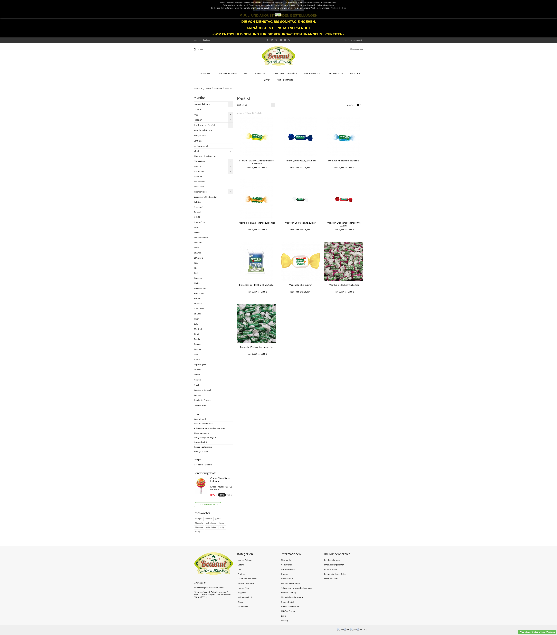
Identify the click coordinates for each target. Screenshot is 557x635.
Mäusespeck (199, 181)
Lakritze (197, 166)
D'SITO (197, 227)
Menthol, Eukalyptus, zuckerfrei (300, 160)
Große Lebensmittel (203, 464)
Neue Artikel (287, 560)
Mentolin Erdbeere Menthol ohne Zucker (343, 224)
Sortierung (242, 105)
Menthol (198, 329)
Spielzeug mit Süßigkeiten (205, 197)
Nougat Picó (336, 73)
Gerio (196, 273)
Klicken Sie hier (338, 8)
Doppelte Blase (201, 237)
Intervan (198, 303)
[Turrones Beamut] (278, 56)
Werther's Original (202, 390)
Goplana (198, 278)
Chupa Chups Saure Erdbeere (220, 479)
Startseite (198, 88)
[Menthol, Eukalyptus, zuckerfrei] (300, 136)
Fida (196, 263)
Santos (197, 359)
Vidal (196, 385)
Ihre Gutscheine (331, 578)
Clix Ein (197, 217)
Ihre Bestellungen (332, 560)
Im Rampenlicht (313, 73)
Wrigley (197, 395)
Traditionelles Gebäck (284, 73)
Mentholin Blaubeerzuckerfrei (344, 284)
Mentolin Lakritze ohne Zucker (300, 222)
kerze (221, 523)
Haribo (197, 298)
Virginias (355, 73)
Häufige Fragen (201, 451)
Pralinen (260, 73)
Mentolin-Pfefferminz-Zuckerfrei (256, 347)
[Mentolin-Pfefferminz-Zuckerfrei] (256, 323)
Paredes (197, 344)
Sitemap (284, 620)
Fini (196, 268)
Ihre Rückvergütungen (334, 564)
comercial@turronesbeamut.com (209, 587)
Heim (196, 319)
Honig (197, 532)
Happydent (199, 293)
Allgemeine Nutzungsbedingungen (209, 428)
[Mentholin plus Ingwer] (300, 261)
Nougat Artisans (227, 73)
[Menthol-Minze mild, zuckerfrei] (343, 136)
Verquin (197, 379)
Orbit (196, 334)
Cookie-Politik (200, 442)
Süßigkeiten (199, 161)
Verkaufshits (286, 564)
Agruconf (198, 207)
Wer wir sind (204, 73)
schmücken (211, 527)
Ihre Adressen (330, 569)
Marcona (199, 527)
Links (283, 616)
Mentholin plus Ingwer (300, 284)
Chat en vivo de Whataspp (543, 632)
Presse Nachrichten (203, 447)
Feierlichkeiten (201, 191)
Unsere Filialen (288, 569)
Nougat (198, 519)
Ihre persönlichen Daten (335, 574)
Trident (197, 369)
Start (197, 414)
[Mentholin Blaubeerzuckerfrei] (343, 261)
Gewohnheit (200, 405)
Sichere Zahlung (201, 433)
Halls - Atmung (201, 288)
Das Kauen (199, 186)
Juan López (199, 308)
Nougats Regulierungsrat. (205, 437)
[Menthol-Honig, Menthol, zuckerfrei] (256, 199)
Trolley (197, 374)
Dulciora (198, 242)
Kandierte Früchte (203, 130)
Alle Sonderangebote (207, 504)
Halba (196, 283)
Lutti (196, 324)
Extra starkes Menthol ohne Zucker (256, 284)
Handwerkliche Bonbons (205, 156)
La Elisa (197, 313)
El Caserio (198, 258)
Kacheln (358, 105)
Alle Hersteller (285, 80)
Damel (197, 232)
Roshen (197, 349)
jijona (217, 519)
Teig (246, 73)
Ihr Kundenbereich (337, 554)
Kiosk (267, 80)
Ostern (197, 109)
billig (222, 527)
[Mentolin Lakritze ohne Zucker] (300, 199)
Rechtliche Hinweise (203, 423)
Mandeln (199, 523)
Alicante (208, 519)
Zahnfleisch (199, 171)
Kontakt (284, 574)
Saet (196, 354)
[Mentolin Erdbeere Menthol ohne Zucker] (343, 199)
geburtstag (211, 523)
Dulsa (196, 247)
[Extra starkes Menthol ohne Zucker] (256, 261)
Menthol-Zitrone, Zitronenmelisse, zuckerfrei (256, 162)
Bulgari (197, 212)
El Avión (197, 252)
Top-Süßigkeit (200, 364)
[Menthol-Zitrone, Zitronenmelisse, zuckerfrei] (256, 136)
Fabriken (198, 202)
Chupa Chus (199, 222)
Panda (197, 339)
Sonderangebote (205, 473)
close (277, 14)
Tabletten (198, 176)
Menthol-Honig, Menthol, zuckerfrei (257, 222)
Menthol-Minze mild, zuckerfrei (343, 160)
